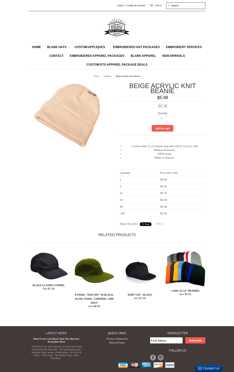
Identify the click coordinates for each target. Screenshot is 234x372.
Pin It (160, 223)
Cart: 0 (158, 5)
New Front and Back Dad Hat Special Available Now (56, 340)
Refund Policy (117, 342)
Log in (120, 5)
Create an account (136, 5)
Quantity (162, 113)
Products (107, 76)
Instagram (161, 357)
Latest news (56, 333)
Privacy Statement (117, 338)
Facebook (153, 357)
